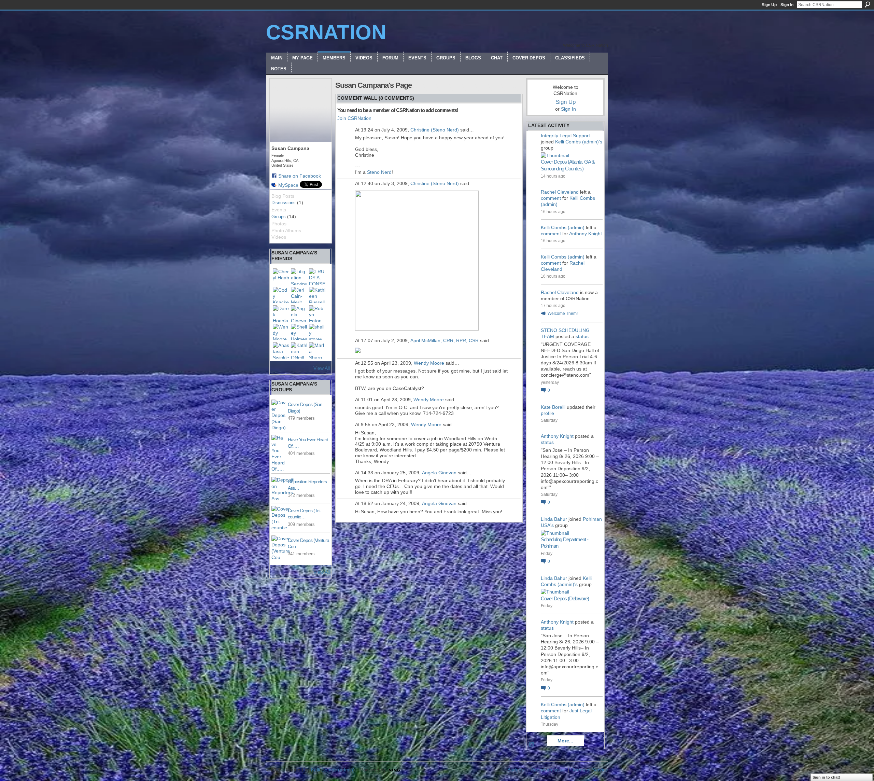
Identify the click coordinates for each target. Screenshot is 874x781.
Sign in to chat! (826, 777)
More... (565, 740)
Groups (278, 216)
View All (321, 368)
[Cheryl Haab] (281, 276)
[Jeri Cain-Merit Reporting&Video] (299, 295)
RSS (531, 744)
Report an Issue (548, 769)
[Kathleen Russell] (317, 295)
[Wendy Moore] (281, 332)
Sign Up (769, 4)
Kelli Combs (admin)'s (578, 141)
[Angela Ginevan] (299, 313)
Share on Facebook (299, 176)
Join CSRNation (354, 118)
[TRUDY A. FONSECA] (317, 276)
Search (867, 4)
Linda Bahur (554, 519)
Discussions (283, 202)
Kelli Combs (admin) (562, 227)
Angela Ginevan (439, 472)
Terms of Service (590, 769)
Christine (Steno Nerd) (434, 130)
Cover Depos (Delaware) (565, 598)
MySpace (288, 185)
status (582, 336)
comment (551, 198)
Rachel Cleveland (560, 192)
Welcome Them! (563, 313)
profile (547, 413)
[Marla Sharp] (317, 350)
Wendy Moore (429, 363)
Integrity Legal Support (565, 135)
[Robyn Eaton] (317, 313)
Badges (515, 769)
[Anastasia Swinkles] (281, 350)
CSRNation (326, 32)
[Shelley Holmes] (299, 332)
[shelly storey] (317, 332)
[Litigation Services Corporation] (299, 276)
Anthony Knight (585, 233)
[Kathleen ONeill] (299, 350)
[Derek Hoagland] (281, 313)
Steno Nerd (379, 172)
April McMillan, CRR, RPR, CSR (444, 340)
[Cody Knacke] (281, 295)
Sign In (786, 4)
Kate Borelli (553, 407)
